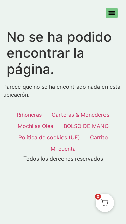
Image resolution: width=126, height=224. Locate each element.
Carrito (99, 137)
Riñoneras (29, 114)
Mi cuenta (63, 148)
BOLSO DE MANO (86, 126)
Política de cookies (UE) (49, 137)
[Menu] (112, 13)
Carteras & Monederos (80, 114)
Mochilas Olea (35, 126)
